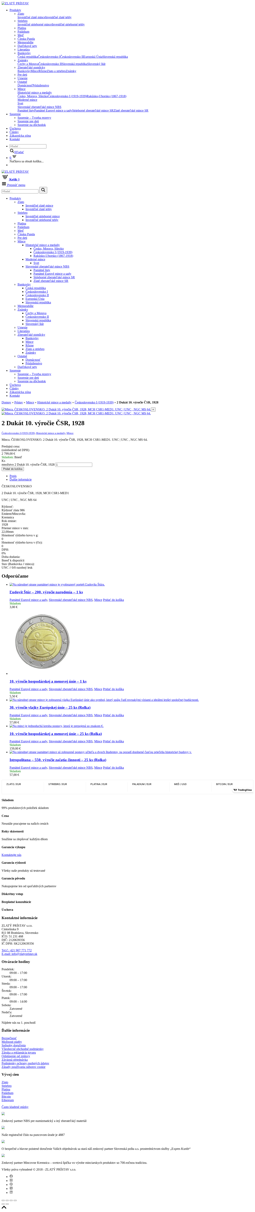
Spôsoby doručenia (14, 1045)
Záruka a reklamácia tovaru (19, 1052)
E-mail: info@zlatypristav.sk (19, 954)
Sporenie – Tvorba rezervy (34, 117)
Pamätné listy (26, 110)
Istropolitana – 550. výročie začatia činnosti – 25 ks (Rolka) (58, 760)
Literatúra (24, 49)
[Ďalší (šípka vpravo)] (7, 1204)
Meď (21, 35)
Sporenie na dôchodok (32, 125)
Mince (35, 71)
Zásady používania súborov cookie (23, 1067)
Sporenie (15, 114)
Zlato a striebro (56, 71)
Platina (22, 28)
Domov (6, 402)
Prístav (18, 402)
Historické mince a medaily (35, 92)
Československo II (71, 56)
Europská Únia (92, 56)
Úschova (15, 128)
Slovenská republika (115, 56)
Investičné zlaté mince (31, 17)
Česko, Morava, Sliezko (33, 96)
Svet (20, 103)
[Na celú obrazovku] (11, 1200)
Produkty (15, 10)
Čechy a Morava (28, 64)
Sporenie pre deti (28, 121)
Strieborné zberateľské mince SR (93, 110)
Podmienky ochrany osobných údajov (25, 1063)
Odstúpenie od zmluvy (16, 1056)
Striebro (22, 21)
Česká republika (28, 56)
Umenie (22, 78)
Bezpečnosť (9, 1038)
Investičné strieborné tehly (68, 24)
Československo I (49, 56)
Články (14, 132)
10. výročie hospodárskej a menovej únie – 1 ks (48, 681)
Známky (23, 60)
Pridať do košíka (12, 468)
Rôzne (43, 71)
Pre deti (22, 74)
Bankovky (24, 53)
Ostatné (22, 81)
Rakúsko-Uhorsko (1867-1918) (106, 96)
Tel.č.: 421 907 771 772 (17, 950)
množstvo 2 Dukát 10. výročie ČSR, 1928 (28, 464)
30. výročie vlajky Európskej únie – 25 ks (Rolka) (50, 707)
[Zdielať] (7, 1200)
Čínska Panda (26, 38)
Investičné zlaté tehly (58, 17)
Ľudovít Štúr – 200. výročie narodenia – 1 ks (46, 592)
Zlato (21, 13)
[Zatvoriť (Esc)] (3, 1200)
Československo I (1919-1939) (67, 96)
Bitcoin (6, 1096)
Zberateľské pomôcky (31, 67)
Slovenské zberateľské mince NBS (39, 107)
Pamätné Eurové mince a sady (53, 110)
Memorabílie (25, 42)
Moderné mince (27, 99)
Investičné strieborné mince (35, 24)
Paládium (23, 31)
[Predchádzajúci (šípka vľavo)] (3, 1204)
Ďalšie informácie (21, 479)
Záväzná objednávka (15, 1059)
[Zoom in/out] (15, 1200)
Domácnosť (25, 85)
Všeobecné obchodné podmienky (23, 1049)
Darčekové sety (27, 46)
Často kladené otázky (15, 1107)
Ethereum (8, 1100)
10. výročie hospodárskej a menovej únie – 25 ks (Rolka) (56, 734)
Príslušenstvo (40, 85)
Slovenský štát (96, 64)
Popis (13, 476)
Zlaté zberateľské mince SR (131, 110)
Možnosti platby (12, 1041)
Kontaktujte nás (11, 855)
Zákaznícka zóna (20, 135)
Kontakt (15, 139)
